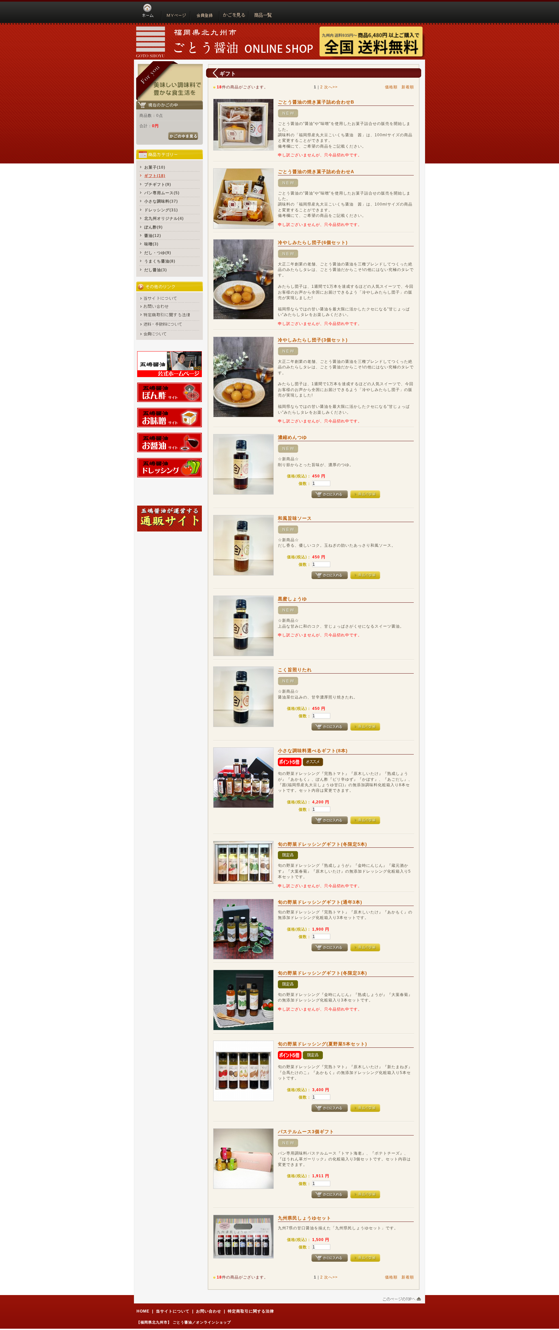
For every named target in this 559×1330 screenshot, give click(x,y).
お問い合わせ (208, 1311)
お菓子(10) (154, 167)
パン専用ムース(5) (162, 193)
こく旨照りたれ (295, 669)
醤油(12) (152, 235)
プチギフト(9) (157, 184)
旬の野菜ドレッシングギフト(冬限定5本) (322, 844)
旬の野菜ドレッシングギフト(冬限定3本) (322, 973)
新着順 (407, 87)
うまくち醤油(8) (159, 261)
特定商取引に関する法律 (251, 1311)
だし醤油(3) (155, 270)
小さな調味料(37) (161, 201)
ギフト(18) (154, 175)
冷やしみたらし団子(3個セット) (313, 339)
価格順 (391, 87)
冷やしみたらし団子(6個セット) (313, 242)
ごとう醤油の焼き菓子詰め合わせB (316, 102)
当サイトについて (173, 1311)
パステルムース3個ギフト (306, 1131)
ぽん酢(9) (153, 227)
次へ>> (331, 87)
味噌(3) (151, 244)
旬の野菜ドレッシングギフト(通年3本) (320, 902)
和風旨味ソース (295, 518)
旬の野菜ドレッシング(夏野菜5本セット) (322, 1043)
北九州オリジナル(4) (164, 218)
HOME (143, 1311)
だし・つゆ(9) (157, 253)
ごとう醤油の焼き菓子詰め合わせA (316, 171)
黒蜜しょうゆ (292, 598)
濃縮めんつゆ (292, 437)
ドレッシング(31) (161, 210)
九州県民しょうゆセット (304, 1218)
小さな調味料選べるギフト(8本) (313, 750)
